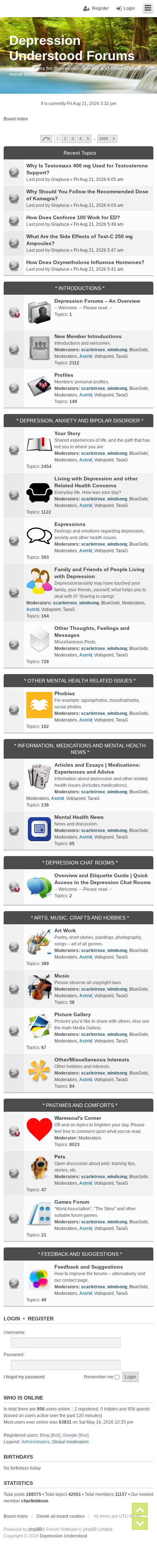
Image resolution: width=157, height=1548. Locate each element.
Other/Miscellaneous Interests (91, 1060)
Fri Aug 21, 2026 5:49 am (98, 224)
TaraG (122, 356)
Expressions (69, 524)
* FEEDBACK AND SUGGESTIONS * (80, 1254)
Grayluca (60, 179)
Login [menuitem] (129, 8)
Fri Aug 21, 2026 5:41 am (98, 269)
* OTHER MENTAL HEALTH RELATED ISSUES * (79, 681)
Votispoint (104, 356)
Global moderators (70, 1441)
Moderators (65, 356)
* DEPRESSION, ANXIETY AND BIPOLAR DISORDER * (79, 420)
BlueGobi (138, 349)
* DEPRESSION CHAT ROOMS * (80, 863)
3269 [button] (103, 138)
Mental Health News (79, 817)
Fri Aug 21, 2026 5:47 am (98, 250)
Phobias (64, 693)
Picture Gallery (72, 1014)
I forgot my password (24, 1376)
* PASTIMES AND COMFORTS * (80, 1105)
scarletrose (93, 349)
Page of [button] (46, 139)
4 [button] (80, 138)
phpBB (35, 1529)
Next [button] (113, 139)
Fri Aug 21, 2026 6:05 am (98, 179)
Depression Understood (63, 1536)
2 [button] (65, 138)
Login (12, 1318)
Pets (59, 1157)
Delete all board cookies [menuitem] (61, 1516)
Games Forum (71, 1202)
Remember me (99, 1376)
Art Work (65, 930)
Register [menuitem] (100, 8)
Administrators (35, 1441)
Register (41, 1318)
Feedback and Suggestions (88, 1267)
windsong (117, 349)
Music (61, 976)
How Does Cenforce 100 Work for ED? (73, 217)
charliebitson (34, 1501)
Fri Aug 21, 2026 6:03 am (98, 205)
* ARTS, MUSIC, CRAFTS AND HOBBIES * (80, 918)
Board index (16, 1516)
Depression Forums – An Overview (97, 301)
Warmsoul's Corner (77, 1118)
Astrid (85, 356)
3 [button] (73, 138)
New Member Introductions (88, 336)
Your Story (67, 433)
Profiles (63, 375)
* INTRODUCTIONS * (79, 288)
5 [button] (88, 138)
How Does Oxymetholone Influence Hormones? (85, 262)
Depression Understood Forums (72, 48)
